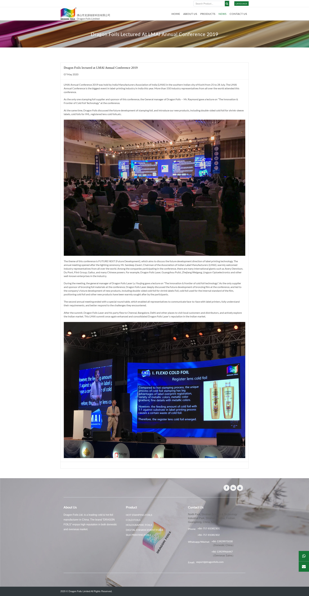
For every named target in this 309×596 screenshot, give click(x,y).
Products (207, 13)
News (222, 13)
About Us (190, 13)
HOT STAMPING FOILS (139, 514)
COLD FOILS (133, 519)
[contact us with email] (304, 566)
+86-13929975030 (222, 541)
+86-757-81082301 (208, 528)
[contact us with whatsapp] (304, 556)
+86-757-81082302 (208, 534)
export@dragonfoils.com (210, 561)
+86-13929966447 (222, 551)
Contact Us (238, 13)
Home (176, 13)
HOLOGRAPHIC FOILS (139, 524)
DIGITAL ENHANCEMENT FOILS (144, 529)
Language (241, 3)
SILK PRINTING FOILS (138, 534)
